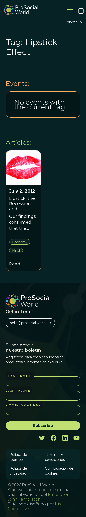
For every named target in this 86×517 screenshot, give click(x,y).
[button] (74, 22)
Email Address (23, 404)
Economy (19, 242)
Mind (16, 250)
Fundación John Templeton (39, 497)
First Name (19, 376)
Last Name (18, 390)
